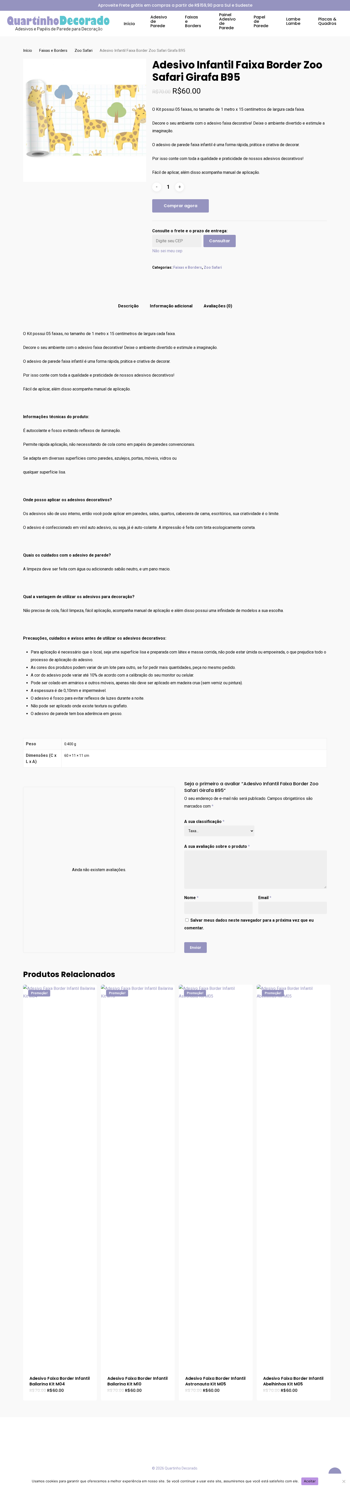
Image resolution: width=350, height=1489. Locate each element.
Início (27, 50)
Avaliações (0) (218, 305)
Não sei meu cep (167, 250)
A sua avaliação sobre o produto (217, 846)
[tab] (128, 306)
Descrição (128, 305)
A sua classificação (204, 821)
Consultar (219, 241)
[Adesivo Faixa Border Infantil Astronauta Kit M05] (216, 1177)
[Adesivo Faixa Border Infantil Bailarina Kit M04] (60, 1177)
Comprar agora (180, 206)
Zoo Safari (83, 50)
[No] (343, 1481)
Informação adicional (171, 305)
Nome (191, 897)
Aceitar (310, 1481)
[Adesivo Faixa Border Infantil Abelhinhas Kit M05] (294, 1177)
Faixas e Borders (53, 50)
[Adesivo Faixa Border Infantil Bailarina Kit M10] (138, 1177)
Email (264, 897)
